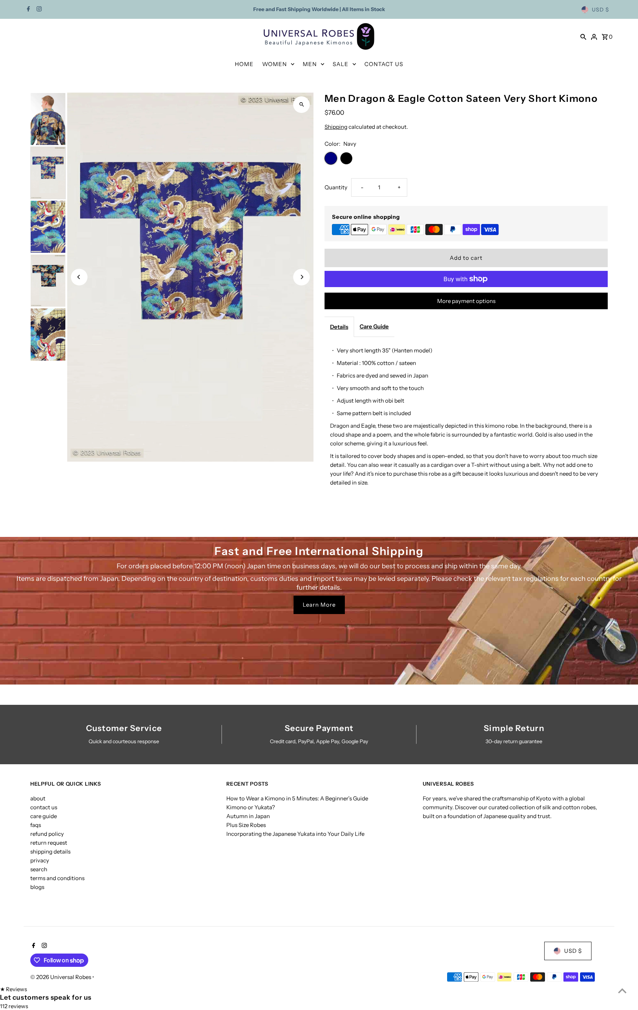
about (37, 798)
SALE (341, 64)
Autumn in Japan (248, 816)
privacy (39, 860)
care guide (43, 816)
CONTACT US (383, 64)
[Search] (583, 36)
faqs (35, 824)
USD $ (600, 9)
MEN (310, 64)
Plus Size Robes (246, 824)
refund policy (47, 833)
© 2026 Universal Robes (61, 976)
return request (48, 842)
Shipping (336, 126)
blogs (37, 886)
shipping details (50, 851)
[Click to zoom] (301, 104)
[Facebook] (27, 9)
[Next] (301, 277)
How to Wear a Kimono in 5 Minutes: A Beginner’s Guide (297, 798)
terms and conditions (57, 878)
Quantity (336, 187)
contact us (43, 807)
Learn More (319, 604)
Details (339, 326)
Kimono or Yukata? (250, 807)
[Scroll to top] (622, 990)
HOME (244, 64)
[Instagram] (38, 9)
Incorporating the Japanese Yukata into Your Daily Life (295, 833)
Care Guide (374, 326)
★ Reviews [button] (13, 989)
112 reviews (14, 1006)
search (38, 869)
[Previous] (79, 277)
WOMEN (274, 64)
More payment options (466, 300)
